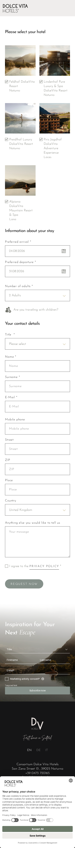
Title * (10, 334)
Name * (10, 356)
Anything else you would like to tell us (32, 522)
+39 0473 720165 (37, 773)
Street (9, 439)
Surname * (12, 377)
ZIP (7, 460)
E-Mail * (11, 397)
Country (10, 500)
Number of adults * (19, 286)
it (46, 750)
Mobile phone (15, 419)
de (38, 750)
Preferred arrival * (18, 241)
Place (9, 480)
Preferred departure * (20, 262)
